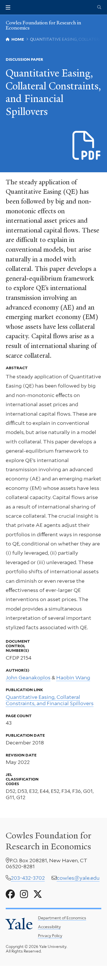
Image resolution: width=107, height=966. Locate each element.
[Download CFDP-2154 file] (86, 145)
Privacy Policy (50, 935)
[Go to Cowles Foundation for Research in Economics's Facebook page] (10, 894)
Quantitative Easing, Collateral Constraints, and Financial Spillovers (50, 700)
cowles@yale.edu (78, 878)
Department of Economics (62, 918)
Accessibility (49, 926)
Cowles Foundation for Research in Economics (43, 25)
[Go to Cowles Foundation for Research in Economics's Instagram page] (24, 894)
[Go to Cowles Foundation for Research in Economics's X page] (37, 894)
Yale (19, 924)
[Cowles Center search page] (99, 7)
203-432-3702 (28, 878)
